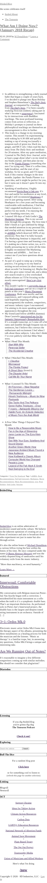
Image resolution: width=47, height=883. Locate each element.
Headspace (35, 196)
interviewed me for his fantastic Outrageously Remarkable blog (24, 317)
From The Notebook (17, 476)
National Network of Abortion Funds (23, 830)
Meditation (34, 479)
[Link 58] (23, 709)
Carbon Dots (23, 819)
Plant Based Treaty (23, 841)
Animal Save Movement (23, 836)
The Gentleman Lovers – (21, 391)
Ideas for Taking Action (23, 808)
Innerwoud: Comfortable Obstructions (18, 584)
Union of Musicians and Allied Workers (23, 858)
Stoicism (19, 484)
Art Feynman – (23, 386)
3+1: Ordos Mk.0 (12, 622)
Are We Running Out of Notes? (23, 651)
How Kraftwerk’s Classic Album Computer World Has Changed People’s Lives (24, 459)
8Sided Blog (6, 3)
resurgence (27, 113)
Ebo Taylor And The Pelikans (23, 402)
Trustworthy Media (23, 852)
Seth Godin (11, 484)
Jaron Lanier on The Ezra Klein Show (24, 435)
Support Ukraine (23, 802)
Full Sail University (22, 479)
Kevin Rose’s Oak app (28, 191)
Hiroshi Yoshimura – (26, 397)
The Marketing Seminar (23, 217)
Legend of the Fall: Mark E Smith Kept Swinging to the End (25, 467)
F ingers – (26, 408)
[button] (23, 787)
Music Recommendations (24, 482)
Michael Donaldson (36, 545)
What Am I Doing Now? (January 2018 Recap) (19, 28)
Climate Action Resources (23, 814)
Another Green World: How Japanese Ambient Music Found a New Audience (26, 450)
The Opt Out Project (23, 847)
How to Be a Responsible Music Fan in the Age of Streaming (24, 429)
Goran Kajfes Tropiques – (24, 405)
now (36, 482)
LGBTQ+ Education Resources (23, 825)
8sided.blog (5, 526)
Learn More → (7, 569)
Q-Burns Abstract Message (19, 553)
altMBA (11, 233)
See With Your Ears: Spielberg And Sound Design (26, 442)
